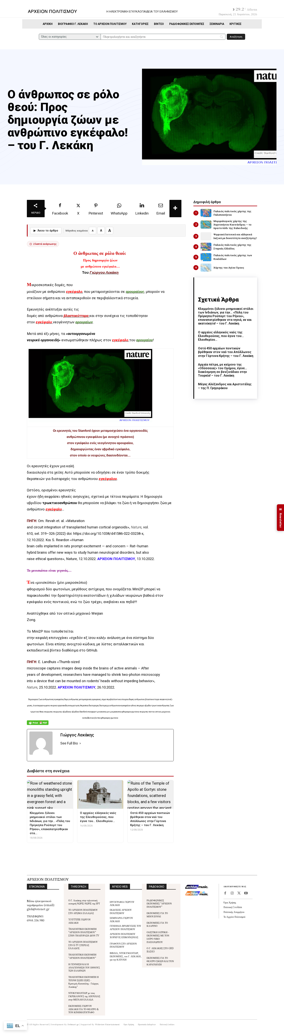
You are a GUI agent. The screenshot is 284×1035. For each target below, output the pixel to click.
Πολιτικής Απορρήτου (234, 911)
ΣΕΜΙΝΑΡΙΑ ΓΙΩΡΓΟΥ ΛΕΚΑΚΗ (121, 919)
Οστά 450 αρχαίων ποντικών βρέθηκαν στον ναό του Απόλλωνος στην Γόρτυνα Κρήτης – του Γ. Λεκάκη (225, 351)
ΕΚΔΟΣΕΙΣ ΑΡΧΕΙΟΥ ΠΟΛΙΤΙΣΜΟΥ (121, 911)
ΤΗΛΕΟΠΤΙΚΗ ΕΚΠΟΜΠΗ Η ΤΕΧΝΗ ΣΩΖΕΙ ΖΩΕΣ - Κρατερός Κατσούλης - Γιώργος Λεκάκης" (83, 981)
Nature (136, 527)
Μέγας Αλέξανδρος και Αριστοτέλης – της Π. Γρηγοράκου (225, 386)
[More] (175, 208)
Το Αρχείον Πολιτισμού (234, 916)
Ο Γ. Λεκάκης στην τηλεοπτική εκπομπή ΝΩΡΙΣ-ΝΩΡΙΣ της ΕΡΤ (84, 902)
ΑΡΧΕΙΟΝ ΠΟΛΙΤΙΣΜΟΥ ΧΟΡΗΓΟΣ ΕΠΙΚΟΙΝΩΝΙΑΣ (124, 935)
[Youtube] (245, 893)
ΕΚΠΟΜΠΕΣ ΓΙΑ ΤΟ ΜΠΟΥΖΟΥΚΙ (157, 914)
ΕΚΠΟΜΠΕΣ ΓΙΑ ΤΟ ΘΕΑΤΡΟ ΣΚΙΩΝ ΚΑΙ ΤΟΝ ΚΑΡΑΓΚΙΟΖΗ (160, 961)
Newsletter (280, 518)
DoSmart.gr (73, 1024)
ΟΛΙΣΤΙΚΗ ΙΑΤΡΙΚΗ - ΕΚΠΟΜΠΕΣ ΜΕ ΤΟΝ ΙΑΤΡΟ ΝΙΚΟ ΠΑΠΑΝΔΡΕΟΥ (158, 936)
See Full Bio (69, 743)
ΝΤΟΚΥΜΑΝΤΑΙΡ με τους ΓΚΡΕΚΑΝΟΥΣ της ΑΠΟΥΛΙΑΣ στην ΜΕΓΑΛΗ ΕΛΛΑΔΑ (84, 996)
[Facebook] (225, 893)
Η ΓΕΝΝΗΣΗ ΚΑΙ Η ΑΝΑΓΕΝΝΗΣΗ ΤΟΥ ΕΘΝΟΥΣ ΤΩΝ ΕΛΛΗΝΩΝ (84, 967)
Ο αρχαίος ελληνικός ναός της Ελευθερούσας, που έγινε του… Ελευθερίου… (221, 335)
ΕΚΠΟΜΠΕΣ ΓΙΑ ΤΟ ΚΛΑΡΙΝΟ (157, 924)
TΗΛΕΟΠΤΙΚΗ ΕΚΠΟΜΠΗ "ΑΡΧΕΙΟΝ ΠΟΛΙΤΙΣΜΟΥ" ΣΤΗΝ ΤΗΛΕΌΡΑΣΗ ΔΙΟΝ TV (83, 932)
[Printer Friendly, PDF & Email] (37, 724)
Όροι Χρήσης (230, 902)
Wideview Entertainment (107, 1024)
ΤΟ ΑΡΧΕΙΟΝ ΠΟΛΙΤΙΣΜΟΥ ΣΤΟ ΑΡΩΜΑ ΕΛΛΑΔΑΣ (83, 911)
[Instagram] (232, 893)
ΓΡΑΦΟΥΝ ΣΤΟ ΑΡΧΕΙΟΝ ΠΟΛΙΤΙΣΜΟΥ (123, 945)
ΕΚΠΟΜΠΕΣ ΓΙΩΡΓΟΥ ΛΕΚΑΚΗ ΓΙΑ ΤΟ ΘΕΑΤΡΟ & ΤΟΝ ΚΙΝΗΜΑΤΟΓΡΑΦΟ (83, 1009)
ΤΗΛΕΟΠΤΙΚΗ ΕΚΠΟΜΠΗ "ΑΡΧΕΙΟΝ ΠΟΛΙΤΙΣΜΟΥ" (82, 956)
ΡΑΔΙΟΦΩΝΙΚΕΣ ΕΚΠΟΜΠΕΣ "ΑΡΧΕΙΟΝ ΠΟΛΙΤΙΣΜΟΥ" (159, 903)
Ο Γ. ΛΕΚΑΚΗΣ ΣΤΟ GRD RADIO (160, 949)
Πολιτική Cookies (233, 907)
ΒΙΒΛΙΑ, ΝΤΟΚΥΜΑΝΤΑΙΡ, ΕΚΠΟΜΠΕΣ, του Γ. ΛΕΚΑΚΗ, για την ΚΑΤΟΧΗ (125, 956)
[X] (239, 893)
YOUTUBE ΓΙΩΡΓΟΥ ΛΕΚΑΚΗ (79, 921)
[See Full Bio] (80, 743)
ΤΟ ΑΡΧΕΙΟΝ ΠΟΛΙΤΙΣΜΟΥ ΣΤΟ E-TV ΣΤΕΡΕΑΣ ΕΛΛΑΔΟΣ (83, 945)
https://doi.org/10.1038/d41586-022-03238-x (108, 533)
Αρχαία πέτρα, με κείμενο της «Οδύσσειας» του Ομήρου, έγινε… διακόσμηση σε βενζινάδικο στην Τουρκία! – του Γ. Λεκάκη (222, 370)
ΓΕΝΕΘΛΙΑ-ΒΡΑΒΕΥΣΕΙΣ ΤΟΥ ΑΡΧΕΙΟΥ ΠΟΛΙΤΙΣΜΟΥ (125, 927)
